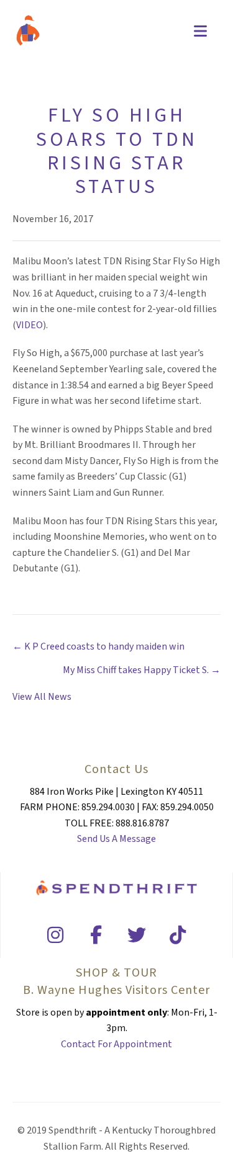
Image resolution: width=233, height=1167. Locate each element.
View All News (41, 697)
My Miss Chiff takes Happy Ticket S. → (142, 670)
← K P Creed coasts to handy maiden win (98, 646)
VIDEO (29, 325)
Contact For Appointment (116, 1044)
